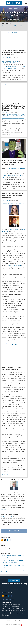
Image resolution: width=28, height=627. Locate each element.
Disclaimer (11, 599)
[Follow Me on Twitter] (5, 540)
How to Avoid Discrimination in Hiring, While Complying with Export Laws (12, 195)
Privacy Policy (5, 599)
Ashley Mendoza (14, 229)
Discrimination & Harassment (18, 59)
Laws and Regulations (19, 203)
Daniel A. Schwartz (5, 492)
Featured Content (6, 60)
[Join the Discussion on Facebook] (10, 540)
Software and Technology (13, 61)
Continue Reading (6, 475)
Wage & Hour (12, 62)
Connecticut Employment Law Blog (14, 14)
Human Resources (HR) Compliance (18, 115)
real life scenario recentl (15, 265)
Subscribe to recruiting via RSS (12, 26)
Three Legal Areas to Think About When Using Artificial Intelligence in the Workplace (14, 52)
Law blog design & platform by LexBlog (13, 624)
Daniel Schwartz (6, 57)
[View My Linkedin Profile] (7, 540)
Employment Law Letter (7, 517)
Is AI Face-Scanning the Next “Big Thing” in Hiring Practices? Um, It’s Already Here (14, 162)
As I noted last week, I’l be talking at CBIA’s (13, 118)
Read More (4, 509)
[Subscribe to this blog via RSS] (2, 540)
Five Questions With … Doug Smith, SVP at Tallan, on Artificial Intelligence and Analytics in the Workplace (13, 107)
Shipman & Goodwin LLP (14, 8)
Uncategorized (5, 62)
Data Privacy (9, 59)
